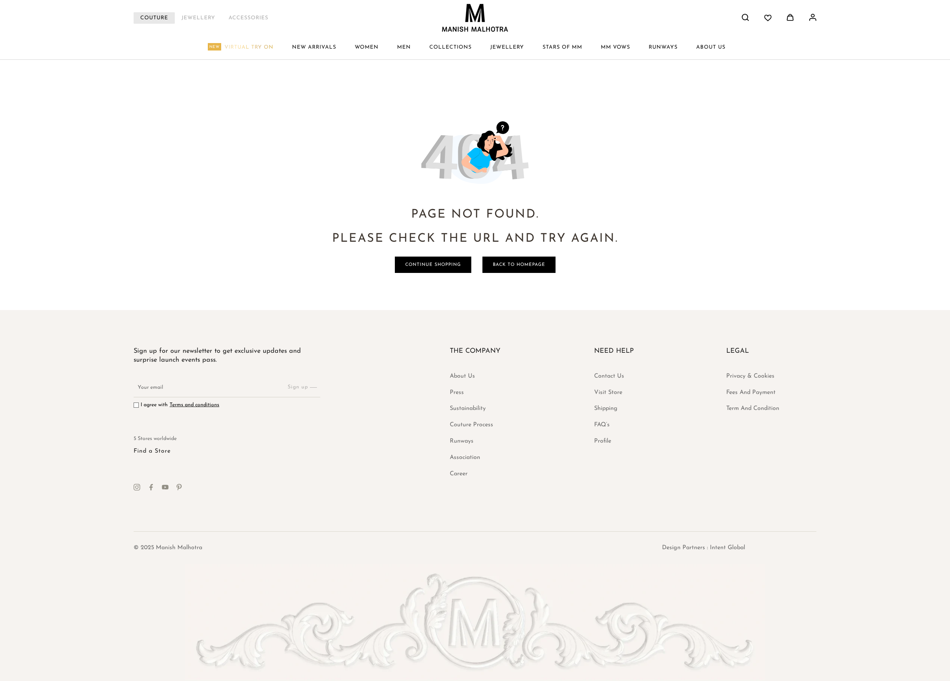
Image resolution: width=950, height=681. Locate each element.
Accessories (248, 18)
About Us (462, 376)
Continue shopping (433, 265)
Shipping (606, 408)
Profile (602, 441)
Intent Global (727, 548)
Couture (154, 18)
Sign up (298, 387)
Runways (462, 441)
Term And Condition (752, 408)
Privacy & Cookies (750, 376)
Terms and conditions (194, 405)
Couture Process (471, 425)
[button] (366, 47)
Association (465, 457)
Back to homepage (519, 265)
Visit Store (608, 392)
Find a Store (152, 451)
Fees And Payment (751, 392)
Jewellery (198, 18)
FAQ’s (602, 425)
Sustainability (468, 408)
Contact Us (609, 376)
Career (459, 474)
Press (457, 392)
